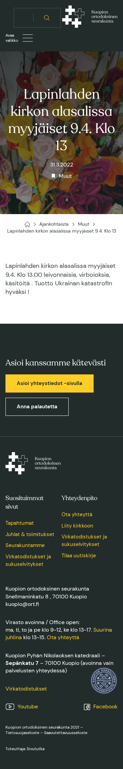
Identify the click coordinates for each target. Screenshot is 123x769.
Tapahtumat (19, 523)
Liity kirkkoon (77, 525)
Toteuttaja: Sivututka (24, 749)
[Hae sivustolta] (47, 18)
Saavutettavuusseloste (65, 732)
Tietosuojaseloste (22, 732)
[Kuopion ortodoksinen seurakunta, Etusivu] (90, 17)
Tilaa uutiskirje (79, 555)
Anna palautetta (37, 406)
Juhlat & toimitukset (29, 534)
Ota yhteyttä (77, 514)
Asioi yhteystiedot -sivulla (49, 383)
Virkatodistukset (26, 688)
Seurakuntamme (25, 545)
